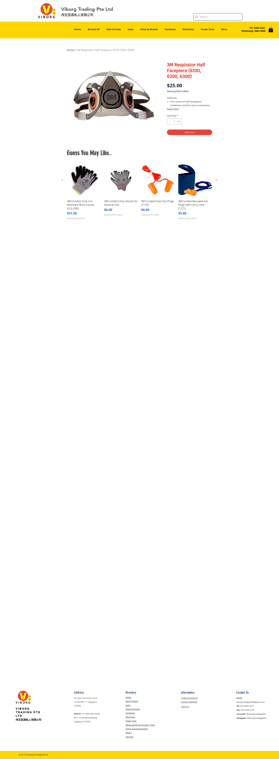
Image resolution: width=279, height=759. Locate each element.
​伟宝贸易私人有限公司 (28, 719)
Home (70, 50)
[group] (139, 191)
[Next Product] (217, 180)
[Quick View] (84, 180)
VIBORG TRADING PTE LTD (28, 712)
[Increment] (179, 121)
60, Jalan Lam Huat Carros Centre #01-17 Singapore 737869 (86, 702)
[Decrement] (169, 121)
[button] (270, 29)
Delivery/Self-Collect (178, 91)
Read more (173, 108)
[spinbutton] (174, 121)
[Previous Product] (62, 180)
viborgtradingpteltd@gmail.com (250, 702)
